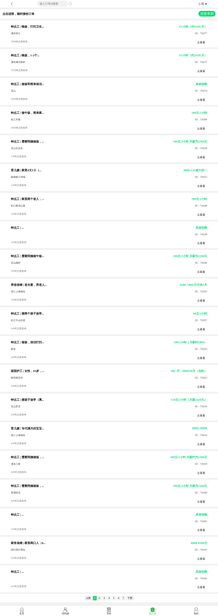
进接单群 (207, 13)
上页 (88, 598)
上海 (201, 3)
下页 (130, 598)
